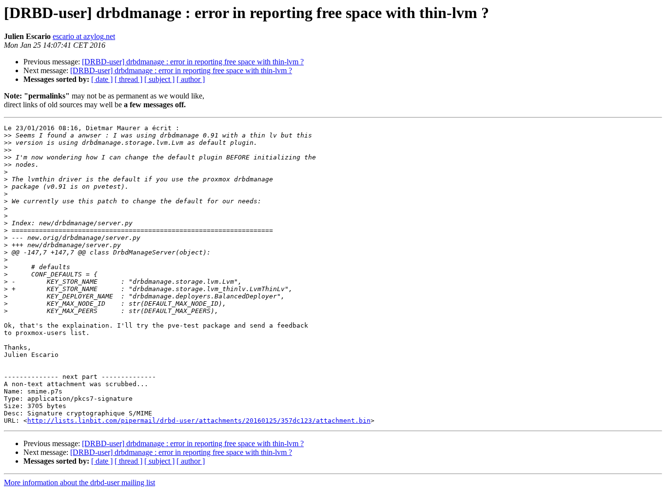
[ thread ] (128, 79)
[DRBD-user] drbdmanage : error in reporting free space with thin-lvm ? (193, 62)
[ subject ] (159, 79)
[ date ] (102, 79)
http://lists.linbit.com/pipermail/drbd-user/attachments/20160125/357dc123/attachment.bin (199, 420)
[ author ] (190, 79)
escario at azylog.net (84, 36)
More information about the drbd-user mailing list (79, 482)
